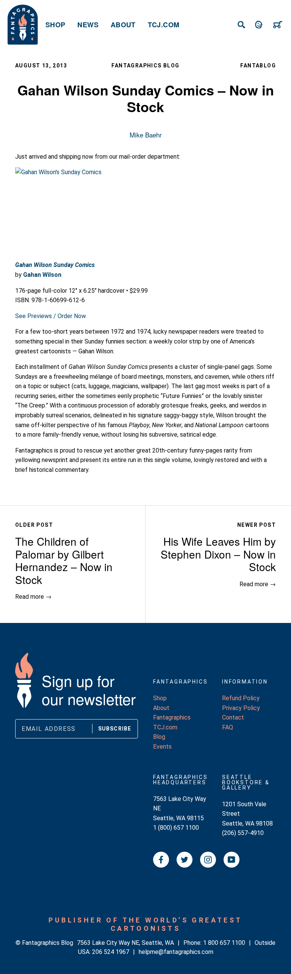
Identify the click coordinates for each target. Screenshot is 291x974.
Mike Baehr (146, 134)
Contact (233, 717)
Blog (159, 736)
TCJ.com (164, 25)
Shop (55, 25)
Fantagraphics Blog (145, 65)
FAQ (227, 727)
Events (162, 746)
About (123, 25)
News (87, 25)
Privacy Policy (241, 708)
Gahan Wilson (42, 274)
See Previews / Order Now (50, 316)
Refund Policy (241, 698)
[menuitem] (55, 24)
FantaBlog (258, 65)
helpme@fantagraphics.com (176, 951)
